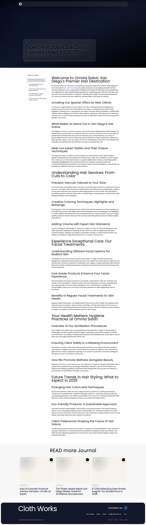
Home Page (90, 514)
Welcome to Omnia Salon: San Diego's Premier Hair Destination (37, 80)
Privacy (116, 520)
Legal (125, 520)
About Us (110, 520)
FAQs (104, 514)
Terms (121, 520)
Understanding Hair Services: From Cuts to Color (36, 85)
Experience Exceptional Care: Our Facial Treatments (37, 89)
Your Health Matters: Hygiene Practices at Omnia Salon (36, 94)
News (98, 514)
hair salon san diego (70, 88)
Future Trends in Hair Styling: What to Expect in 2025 (37, 99)
